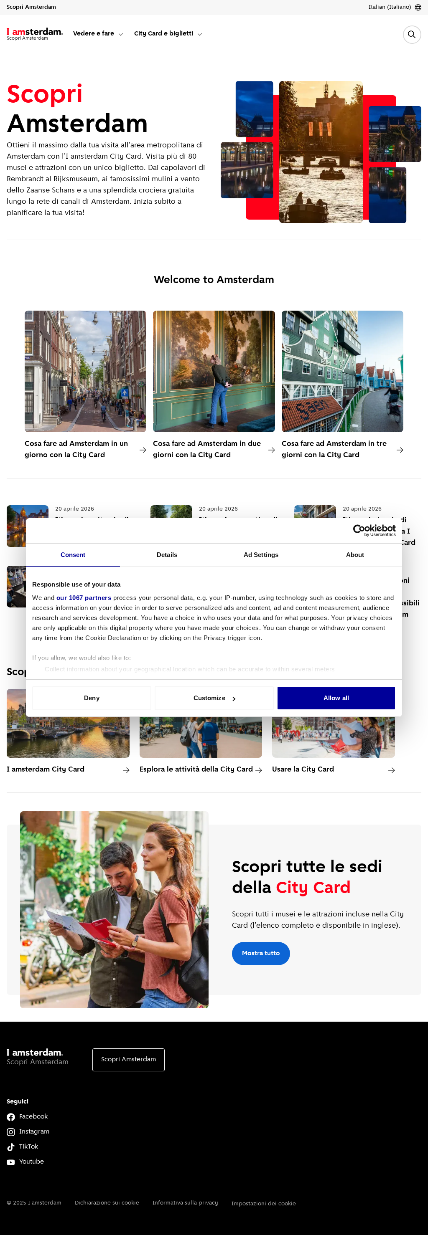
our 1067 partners (84, 597)
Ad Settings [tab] (261, 554)
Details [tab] (167, 554)
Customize (209, 697)
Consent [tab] (73, 554)
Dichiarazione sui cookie (107, 1203)
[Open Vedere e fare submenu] (120, 34)
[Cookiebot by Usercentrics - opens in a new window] (359, 530)
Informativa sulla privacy (185, 1203)
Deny (91, 697)
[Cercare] (412, 34)
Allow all (336, 697)
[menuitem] (98, 34)
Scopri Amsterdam (128, 1059)
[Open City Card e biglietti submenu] (199, 34)
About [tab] (355, 554)
